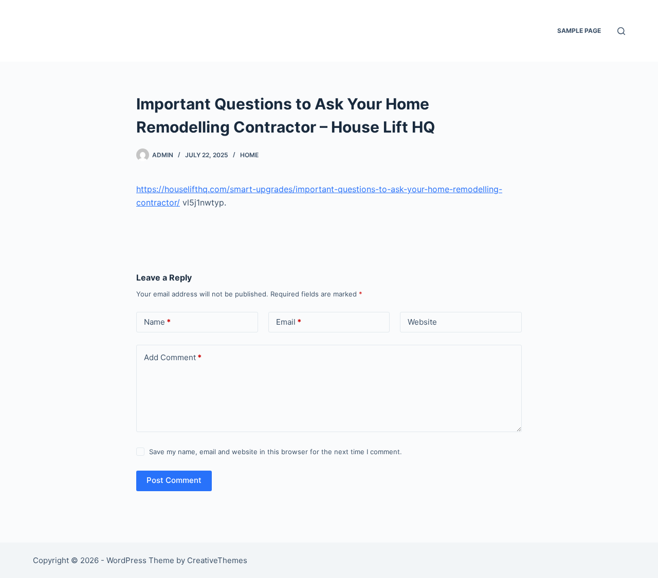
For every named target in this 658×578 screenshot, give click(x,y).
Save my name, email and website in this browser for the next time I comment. (275, 452)
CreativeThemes (217, 560)
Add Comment (173, 357)
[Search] (621, 31)
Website (422, 322)
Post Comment (174, 480)
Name (157, 322)
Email (288, 322)
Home (249, 155)
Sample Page (579, 30)
